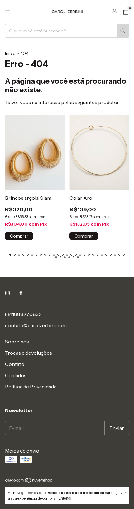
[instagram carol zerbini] (7, 293)
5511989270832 (23, 314)
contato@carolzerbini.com (36, 325)
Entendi (64, 498)
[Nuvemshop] (29, 481)
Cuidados (15, 375)
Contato (14, 364)
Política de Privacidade (31, 386)
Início (10, 53)
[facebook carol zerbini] (20, 293)
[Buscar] (123, 31)
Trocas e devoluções (28, 353)
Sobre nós (17, 342)
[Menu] (8, 12)
